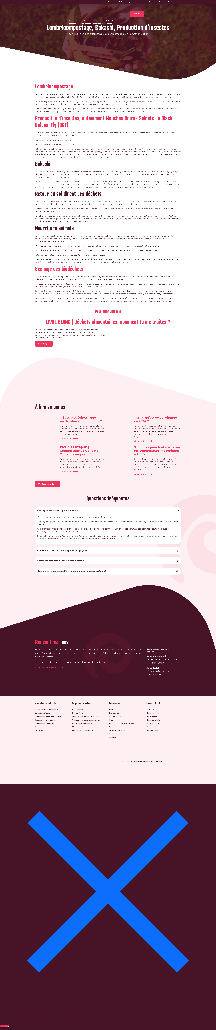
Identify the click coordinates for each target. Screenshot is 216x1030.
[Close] (108, 891)
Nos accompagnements (91, 24)
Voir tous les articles (47, 484)
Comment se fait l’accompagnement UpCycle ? (63, 550)
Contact (109, 24)
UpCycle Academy (153, 723)
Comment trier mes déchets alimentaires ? (60, 561)
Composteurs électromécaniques (85, 716)
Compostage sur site (43, 727)
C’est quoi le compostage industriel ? (57, 510)
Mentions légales (154, 761)
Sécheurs (39, 730)
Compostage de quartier (45, 723)
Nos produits (117, 21)
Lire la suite (65, 439)
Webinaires (114, 727)
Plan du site (141, 761)
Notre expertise (153, 713)
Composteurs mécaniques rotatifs (86, 720)
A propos (150, 709)
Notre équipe (151, 716)
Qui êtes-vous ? (100, 21)
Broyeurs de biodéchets (82, 723)
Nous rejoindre (152, 730)
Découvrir (4, 1026)
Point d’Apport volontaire (82, 730)
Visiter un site (152, 727)
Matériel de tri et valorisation (84, 727)
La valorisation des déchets (46, 709)
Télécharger (43, 344)
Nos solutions (78, 713)
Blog (111, 720)
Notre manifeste (153, 720)
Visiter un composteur (46, 667)
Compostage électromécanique (48, 716)
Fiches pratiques (126, 2)
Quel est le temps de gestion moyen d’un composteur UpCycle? (71, 571)
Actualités (112, 2)
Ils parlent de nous (157, 2)
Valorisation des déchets (79, 21)
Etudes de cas (174, 2)
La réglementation (42, 713)
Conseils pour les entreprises (121, 723)
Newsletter (113, 737)
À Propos (72, 24)
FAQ (111, 709)
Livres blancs (141, 2)
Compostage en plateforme (46, 720)
